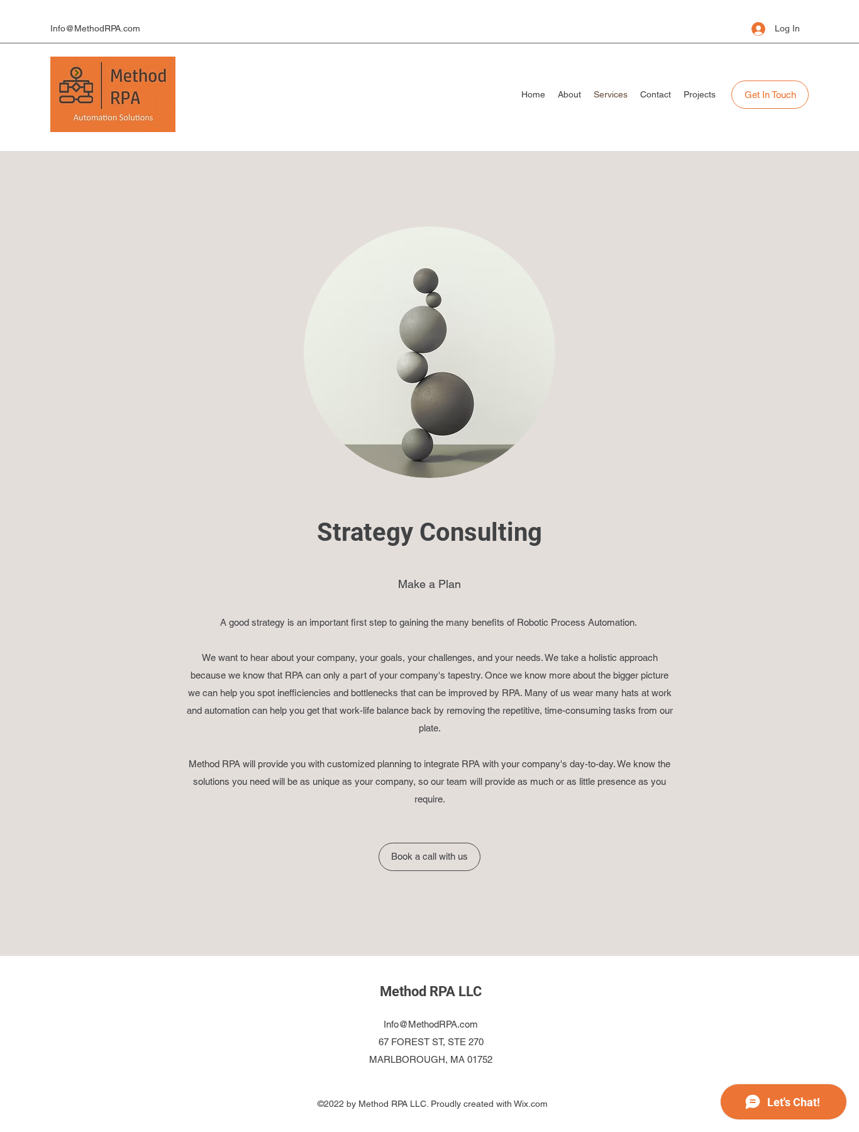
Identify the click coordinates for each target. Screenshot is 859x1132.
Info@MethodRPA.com (95, 28)
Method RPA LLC (431, 991)
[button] (770, 94)
